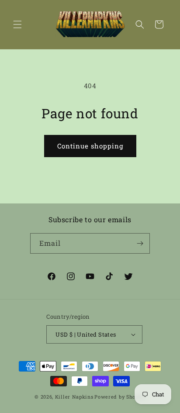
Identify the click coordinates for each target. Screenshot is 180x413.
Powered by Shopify (119, 396)
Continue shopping (90, 145)
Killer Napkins (74, 396)
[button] (17, 24)
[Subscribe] (139, 243)
